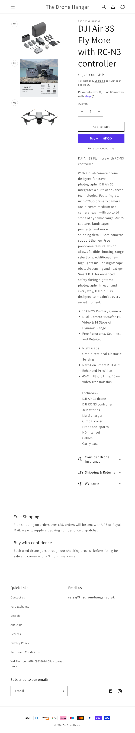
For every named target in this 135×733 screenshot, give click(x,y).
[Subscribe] (62, 691)
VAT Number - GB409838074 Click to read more (37, 663)
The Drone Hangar (72, 725)
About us (16, 625)
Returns (16, 634)
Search (15, 616)
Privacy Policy (20, 643)
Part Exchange (20, 606)
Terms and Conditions (25, 652)
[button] (12, 6)
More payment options (101, 148)
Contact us (18, 597)
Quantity (83, 103)
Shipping (100, 80)
